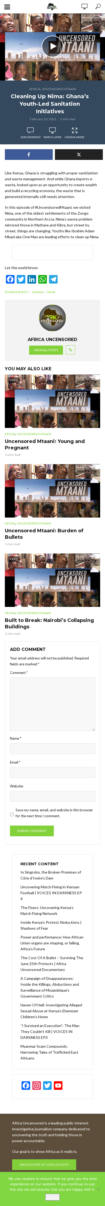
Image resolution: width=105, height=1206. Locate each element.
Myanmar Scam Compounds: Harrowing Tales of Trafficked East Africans (49, 1052)
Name (15, 738)
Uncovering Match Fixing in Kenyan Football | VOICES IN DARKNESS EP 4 (51, 893)
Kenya (10, 434)
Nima (51, 292)
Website (16, 786)
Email (15, 762)
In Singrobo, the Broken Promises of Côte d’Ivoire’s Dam (50, 875)
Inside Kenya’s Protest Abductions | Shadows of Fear (51, 925)
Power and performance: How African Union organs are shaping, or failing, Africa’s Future (51, 943)
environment (16, 292)
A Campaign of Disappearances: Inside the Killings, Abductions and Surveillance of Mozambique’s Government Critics (49, 987)
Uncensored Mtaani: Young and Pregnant (45, 444)
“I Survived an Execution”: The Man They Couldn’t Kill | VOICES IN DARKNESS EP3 (49, 1031)
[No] (98, 1189)
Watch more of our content (44, 1165)
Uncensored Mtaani (59, 89)
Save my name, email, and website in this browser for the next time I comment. (54, 813)
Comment (19, 672)
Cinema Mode (74, 137)
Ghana (37, 292)
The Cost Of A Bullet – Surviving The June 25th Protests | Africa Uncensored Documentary (51, 963)
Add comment (30, 137)
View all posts (46, 350)
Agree (52, 1197)
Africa (34, 89)
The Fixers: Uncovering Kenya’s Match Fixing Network (47, 910)
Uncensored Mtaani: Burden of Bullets (44, 534)
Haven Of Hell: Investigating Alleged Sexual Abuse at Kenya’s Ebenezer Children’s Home (51, 1011)
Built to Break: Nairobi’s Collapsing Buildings (49, 623)
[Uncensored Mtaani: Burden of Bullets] (52, 491)
